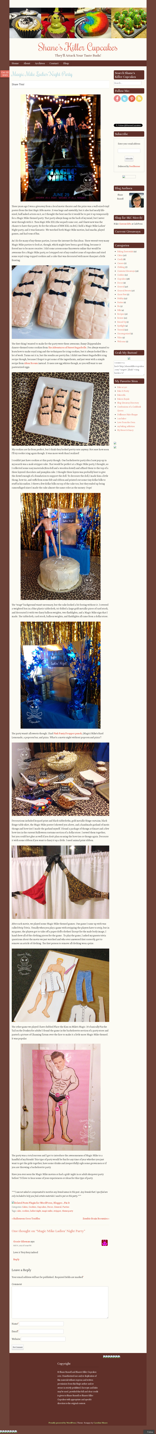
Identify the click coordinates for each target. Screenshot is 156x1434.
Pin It (67, 1203)
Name (15, 1323)
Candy (120, 259)
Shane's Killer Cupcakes (78, 46)
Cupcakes (41, 1206)
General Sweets (124, 290)
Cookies (32, 1206)
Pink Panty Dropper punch (68, 733)
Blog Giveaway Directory (128, 402)
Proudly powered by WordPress (62, 1423)
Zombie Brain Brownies (96, 1218)
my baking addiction (126, 426)
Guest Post (121, 294)
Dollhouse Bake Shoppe (127, 414)
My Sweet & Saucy (125, 430)
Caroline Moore (101, 1423)
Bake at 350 (122, 387)
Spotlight (121, 325)
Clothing (121, 267)
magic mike (47, 1210)
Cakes (25, 1206)
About (26, 63)
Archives (40, 63)
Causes (120, 263)
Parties (65, 1206)
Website (16, 1339)
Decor (50, 1206)
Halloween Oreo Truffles (26, 1218)
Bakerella (121, 395)
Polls (119, 310)
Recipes (120, 314)
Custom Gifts (125, 223)
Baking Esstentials (125, 251)
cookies (25, 1210)
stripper (57, 1210)
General (57, 1206)
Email (15, 1331)
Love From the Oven (126, 422)
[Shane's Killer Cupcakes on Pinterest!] (131, 101)
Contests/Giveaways (126, 271)
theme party (67, 1210)
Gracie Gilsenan (21, 1241)
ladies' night (35, 1210)
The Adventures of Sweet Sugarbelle (67, 347)
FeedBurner (134, 166)
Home (15, 63)
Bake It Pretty (123, 391)
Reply (16, 1259)
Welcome (121, 341)
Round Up (121, 322)
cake (19, 1210)
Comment (17, 1284)
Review (120, 318)
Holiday (120, 298)
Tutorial (120, 329)
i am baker (121, 418)
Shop (66, 63)
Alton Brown (31, 363)
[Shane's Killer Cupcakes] (78, 37)
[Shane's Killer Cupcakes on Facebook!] (117, 101)
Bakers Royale (123, 399)
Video (119, 337)
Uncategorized (123, 333)
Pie (118, 306)
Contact (54, 63)
